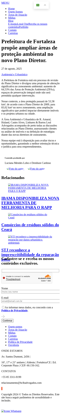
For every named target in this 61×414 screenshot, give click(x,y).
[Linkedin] (1, 388)
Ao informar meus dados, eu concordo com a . (27, 309)
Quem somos (15, 326)
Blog (10, 20)
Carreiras (13, 33)
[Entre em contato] (11, 411)
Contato (12, 30)
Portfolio (23, 27)
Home (11, 8)
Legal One (22, 23)
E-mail (4, 297)
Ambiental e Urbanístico (14, 74)
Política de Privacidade (20, 341)
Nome (4, 288)
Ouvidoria (13, 345)
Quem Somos (15, 11)
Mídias (11, 17)
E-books (12, 23)
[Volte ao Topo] (3, 408)
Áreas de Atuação (17, 14)
